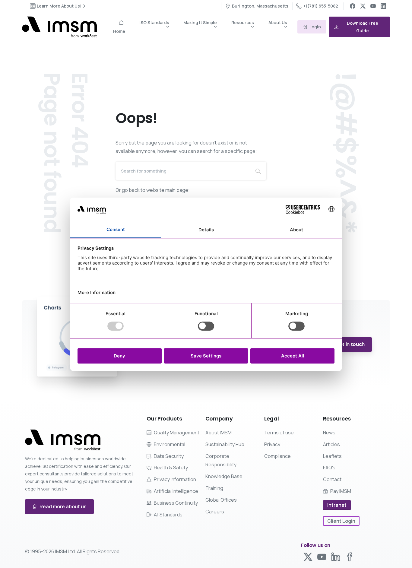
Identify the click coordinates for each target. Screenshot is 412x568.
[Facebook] (352, 6)
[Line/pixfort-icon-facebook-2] (350, 556)
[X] (363, 6)
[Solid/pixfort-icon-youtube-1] (322, 556)
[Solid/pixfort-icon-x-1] (308, 556)
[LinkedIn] (383, 6)
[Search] (258, 171)
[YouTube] (373, 6)
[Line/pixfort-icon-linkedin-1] (336, 556)
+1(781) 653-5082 (320, 6)
